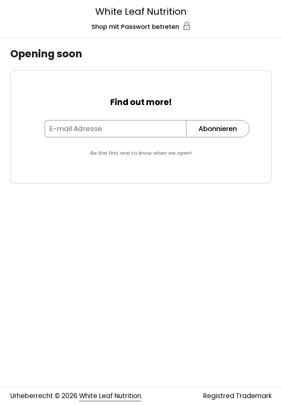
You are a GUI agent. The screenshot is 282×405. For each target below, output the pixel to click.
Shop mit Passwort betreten (135, 26)
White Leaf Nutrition (141, 11)
